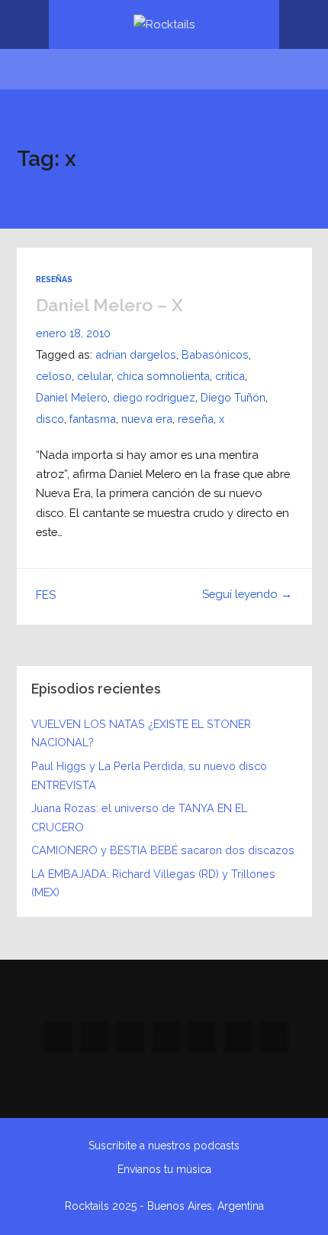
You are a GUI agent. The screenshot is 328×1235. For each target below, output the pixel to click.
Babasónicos (215, 354)
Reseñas (54, 279)
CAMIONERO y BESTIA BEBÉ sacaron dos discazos (162, 849)
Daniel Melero (72, 397)
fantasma (92, 418)
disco (50, 418)
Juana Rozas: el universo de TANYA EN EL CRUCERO (139, 817)
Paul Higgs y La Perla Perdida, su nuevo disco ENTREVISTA (149, 775)
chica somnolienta (163, 375)
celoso (54, 375)
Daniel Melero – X (109, 304)
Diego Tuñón (233, 397)
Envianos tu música (164, 1169)
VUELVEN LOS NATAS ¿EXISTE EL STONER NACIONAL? (141, 733)
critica (230, 375)
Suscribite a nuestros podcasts (164, 1145)
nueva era (146, 418)
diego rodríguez (154, 397)
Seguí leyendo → (247, 593)
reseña (196, 418)
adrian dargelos (135, 354)
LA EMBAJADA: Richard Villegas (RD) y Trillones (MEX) (153, 883)
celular (94, 375)
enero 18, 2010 (73, 333)
